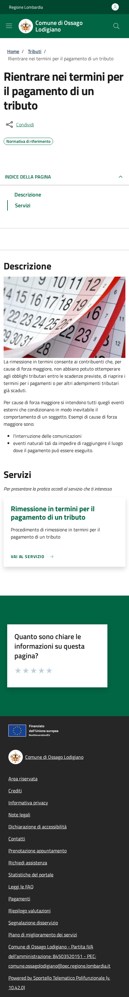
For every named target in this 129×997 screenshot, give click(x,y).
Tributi (34, 51)
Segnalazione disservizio (33, 922)
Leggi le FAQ (21, 886)
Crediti (15, 790)
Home (13, 51)
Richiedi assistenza (27, 862)
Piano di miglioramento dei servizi (42, 934)
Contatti (16, 838)
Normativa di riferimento (28, 140)
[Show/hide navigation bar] (9, 26)
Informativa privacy (28, 802)
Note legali (19, 814)
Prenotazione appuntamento (37, 850)
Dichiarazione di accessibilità (37, 826)
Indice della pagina (28, 176)
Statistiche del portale (30, 874)
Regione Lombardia (26, 7)
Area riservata (23, 778)
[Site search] (116, 26)
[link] (33, 556)
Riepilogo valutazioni (29, 910)
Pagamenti (19, 898)
